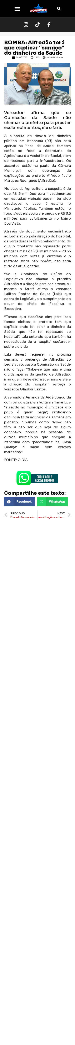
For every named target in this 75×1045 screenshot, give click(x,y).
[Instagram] (26, 24)
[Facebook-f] (49, 24)
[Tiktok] (37, 24)
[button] (17, 8)
